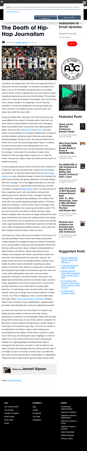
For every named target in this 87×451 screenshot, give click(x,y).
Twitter (35, 410)
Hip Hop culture (14, 380)
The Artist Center (11, 407)
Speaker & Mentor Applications (68, 416)
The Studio (8, 410)
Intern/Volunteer (67, 432)
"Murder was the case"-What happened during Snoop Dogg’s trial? (70, 274)
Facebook (37, 413)
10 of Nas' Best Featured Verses (68, 292)
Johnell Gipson (21, 42)
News (6, 423)
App (34, 407)
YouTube (36, 417)
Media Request (67, 435)
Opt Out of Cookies (69, 17)
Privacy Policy (67, 439)
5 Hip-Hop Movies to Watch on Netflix (69, 266)
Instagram (37, 420)
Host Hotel (8, 420)
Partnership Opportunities (66, 408)
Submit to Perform (68, 412)
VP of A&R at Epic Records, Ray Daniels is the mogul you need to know (70, 284)
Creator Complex (11, 413)
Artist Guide (9, 417)
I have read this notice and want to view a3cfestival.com (45, 17)
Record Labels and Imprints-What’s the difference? (69, 260)
